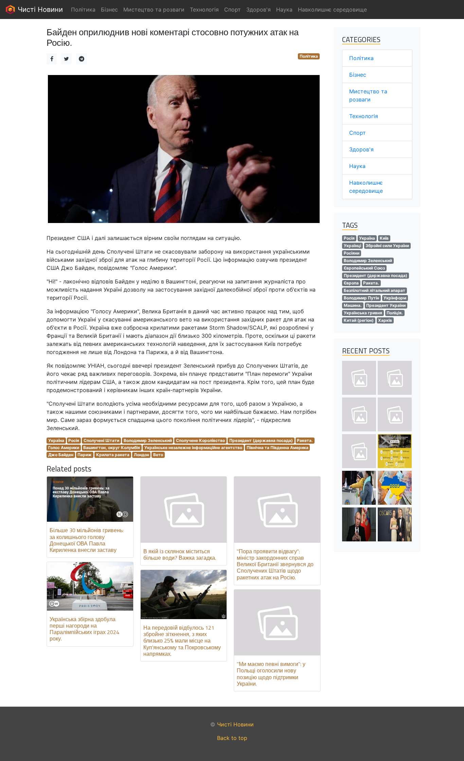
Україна (56, 440)
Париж (84, 454)
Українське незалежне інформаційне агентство (193, 447)
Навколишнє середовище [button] (332, 9)
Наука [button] (284, 9)
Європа (351, 282)
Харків (385, 320)
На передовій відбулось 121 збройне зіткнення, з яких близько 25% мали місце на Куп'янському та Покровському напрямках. (182, 641)
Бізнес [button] (109, 9)
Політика (309, 56)
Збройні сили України (387, 245)
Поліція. (395, 312)
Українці (352, 245)
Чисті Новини (39, 9)
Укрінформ (394, 297)
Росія (73, 440)
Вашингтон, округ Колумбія (111, 447)
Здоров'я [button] (258, 9)
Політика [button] (83, 9)
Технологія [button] (204, 9)
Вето (158, 454)
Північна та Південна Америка (277, 447)
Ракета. (305, 440)
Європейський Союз (364, 268)
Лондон (141, 454)
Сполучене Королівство (200, 440)
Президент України (386, 305)
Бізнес (357, 74)
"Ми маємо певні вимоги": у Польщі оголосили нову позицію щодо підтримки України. (271, 674)
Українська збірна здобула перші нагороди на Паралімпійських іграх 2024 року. (84, 629)
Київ (384, 238)
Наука (357, 166)
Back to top (232, 738)
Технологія (363, 116)
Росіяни (351, 253)
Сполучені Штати (101, 440)
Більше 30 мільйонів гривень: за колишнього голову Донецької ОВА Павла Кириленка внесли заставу (87, 540)
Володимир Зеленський (148, 440)
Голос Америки (63, 447)
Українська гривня (363, 312)
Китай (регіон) (359, 320)
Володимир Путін (361, 297)
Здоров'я (361, 149)
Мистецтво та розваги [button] (153, 9)
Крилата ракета (112, 454)
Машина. (353, 305)
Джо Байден (60, 454)
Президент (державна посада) (261, 440)
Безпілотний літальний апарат (374, 290)
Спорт (357, 132)
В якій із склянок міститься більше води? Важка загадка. (179, 554)
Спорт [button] (232, 9)
